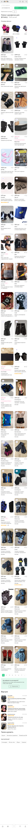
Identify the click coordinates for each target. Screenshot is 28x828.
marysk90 (10, 695)
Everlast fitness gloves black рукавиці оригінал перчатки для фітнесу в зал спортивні (20, 371)
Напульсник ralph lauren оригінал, (20, 87)
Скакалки (24, 742)
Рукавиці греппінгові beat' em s (7, 113)
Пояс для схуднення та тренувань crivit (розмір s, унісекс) (7, 59)
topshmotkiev (11, 723)
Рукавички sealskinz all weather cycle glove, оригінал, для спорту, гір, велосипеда (7, 463)
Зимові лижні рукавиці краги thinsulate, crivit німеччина (20, 581)
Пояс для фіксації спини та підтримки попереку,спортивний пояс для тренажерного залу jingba (7, 287)
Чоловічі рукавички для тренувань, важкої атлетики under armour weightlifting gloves (20, 59)
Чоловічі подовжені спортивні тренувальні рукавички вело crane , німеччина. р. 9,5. (20, 552)
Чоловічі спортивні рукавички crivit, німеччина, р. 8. (19, 463)
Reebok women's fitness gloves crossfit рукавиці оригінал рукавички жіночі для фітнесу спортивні (6, 611)
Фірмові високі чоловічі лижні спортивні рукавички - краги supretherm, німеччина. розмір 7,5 (20, 611)
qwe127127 (10, 705)
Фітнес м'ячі (12, 742)
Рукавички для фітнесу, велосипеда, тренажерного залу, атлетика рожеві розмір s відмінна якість (16, 709)
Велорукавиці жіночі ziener (6, 229)
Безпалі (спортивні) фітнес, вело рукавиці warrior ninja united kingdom (20, 200)
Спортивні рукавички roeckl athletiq (6, 669)
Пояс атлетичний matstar (7, 86)
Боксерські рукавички (12, 735)
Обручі (18, 742)
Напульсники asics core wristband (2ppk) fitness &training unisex (20, 229)
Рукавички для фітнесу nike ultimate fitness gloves (20, 257)
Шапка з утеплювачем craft (20, 315)
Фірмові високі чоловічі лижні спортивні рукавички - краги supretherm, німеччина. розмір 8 (20, 640)
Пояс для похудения (19, 171)
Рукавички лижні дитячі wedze (6, 343)
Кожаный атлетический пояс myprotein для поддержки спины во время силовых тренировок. (20, 144)
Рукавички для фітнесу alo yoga (15, 717)
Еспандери (4, 742)
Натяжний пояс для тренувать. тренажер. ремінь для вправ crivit (20, 402)
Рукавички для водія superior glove (19, 113)
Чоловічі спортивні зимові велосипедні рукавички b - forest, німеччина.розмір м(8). (6, 581)
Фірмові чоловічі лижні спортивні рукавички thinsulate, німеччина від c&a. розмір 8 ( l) (20, 669)
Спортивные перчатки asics (20, 343)
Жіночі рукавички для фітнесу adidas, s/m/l (17, 699)
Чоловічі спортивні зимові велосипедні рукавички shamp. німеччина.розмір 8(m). (20, 521)
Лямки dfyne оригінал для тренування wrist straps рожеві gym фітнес (7, 172)
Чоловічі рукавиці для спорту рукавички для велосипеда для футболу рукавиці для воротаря (7, 405)
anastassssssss (11, 714)
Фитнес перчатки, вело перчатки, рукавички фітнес (16, 726)
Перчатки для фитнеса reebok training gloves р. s (7, 315)
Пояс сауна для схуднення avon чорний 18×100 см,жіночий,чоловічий (6, 258)
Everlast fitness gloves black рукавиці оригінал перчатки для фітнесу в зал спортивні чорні (6, 200)
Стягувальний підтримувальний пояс (6, 374)
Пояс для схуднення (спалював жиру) (19, 286)
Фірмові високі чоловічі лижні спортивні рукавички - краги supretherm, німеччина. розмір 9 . (6, 640)
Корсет (3, 735)
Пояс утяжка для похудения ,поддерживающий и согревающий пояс (6, 434)
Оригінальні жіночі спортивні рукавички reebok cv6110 (6, 522)
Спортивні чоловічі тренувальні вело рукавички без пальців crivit (20, 492)
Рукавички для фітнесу (6, 140)
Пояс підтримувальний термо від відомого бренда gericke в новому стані (21, 434)
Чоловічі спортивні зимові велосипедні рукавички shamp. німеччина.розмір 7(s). (6, 552)
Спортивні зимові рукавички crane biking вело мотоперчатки (6, 492)
